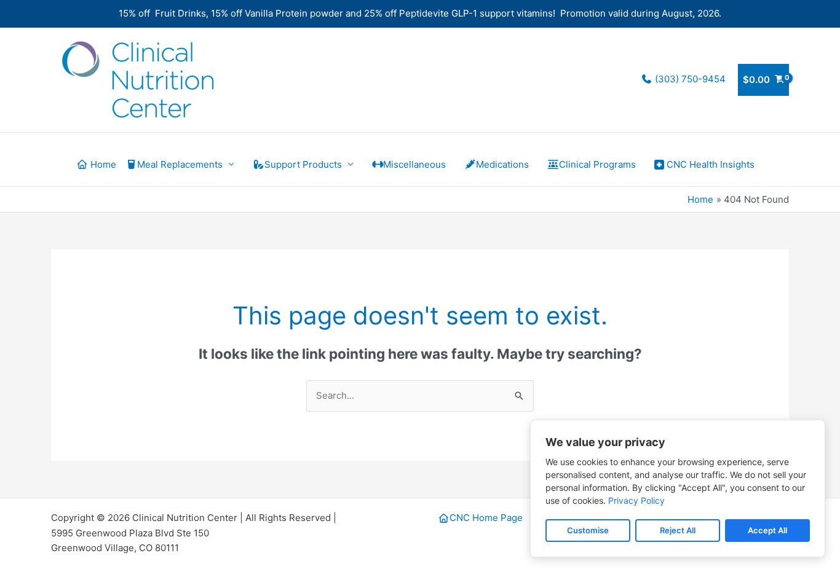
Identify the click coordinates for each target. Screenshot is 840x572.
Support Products (303, 164)
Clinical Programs (597, 164)
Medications (502, 164)
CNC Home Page (486, 517)
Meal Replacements (180, 164)
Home (102, 164)
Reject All (677, 530)
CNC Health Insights (711, 164)
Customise (588, 530)
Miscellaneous (414, 164)
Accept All (767, 530)
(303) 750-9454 (689, 79)
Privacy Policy (636, 500)
